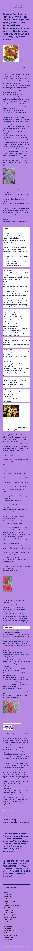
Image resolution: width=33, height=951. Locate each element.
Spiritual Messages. (10, 901)
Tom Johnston (6, 946)
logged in (14, 822)
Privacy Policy (8, 926)
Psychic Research (10, 917)
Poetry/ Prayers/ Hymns (11, 905)
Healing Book (8, 912)
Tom (6, 810)
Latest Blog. (8, 908)
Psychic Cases (8, 919)
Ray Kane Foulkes (8, 804)
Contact (6, 924)
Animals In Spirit (9, 915)
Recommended (9, 921)
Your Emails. (8, 939)
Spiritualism (8, 896)
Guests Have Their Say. (11, 935)
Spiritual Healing (9, 910)
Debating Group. (9, 937)
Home (6, 892)
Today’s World (8, 899)
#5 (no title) (7, 928)
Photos (6, 903)
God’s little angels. (10, 933)
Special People (9, 930)
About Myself (8, 894)
